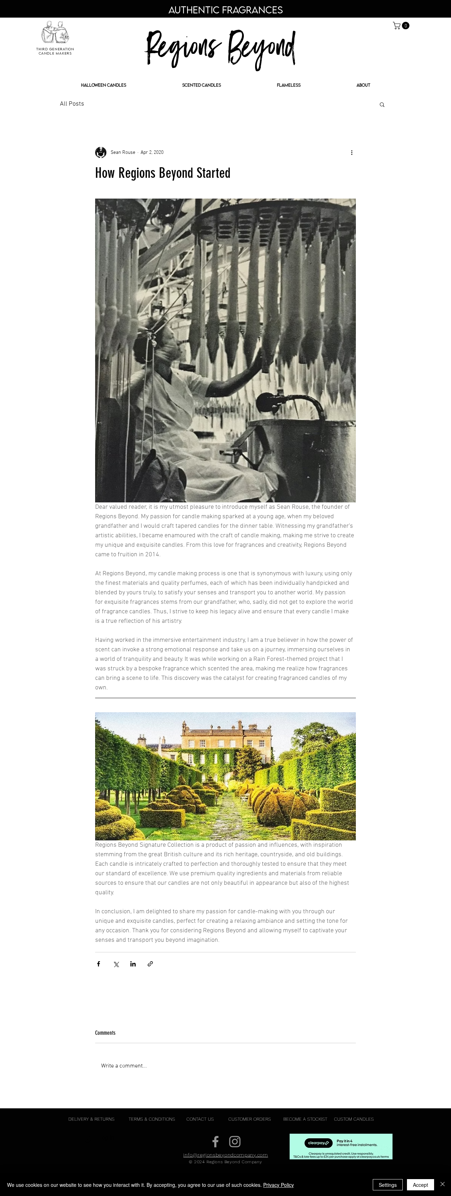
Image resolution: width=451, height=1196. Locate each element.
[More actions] (351, 152)
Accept (420, 1184)
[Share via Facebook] (98, 963)
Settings (388, 1184)
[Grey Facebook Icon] (215, 1141)
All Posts (72, 104)
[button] (402, 25)
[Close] (442, 1184)
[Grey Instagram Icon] (234, 1141)
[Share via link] (150, 963)
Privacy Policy (278, 1184)
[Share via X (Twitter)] (115, 963)
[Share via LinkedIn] (133, 963)
